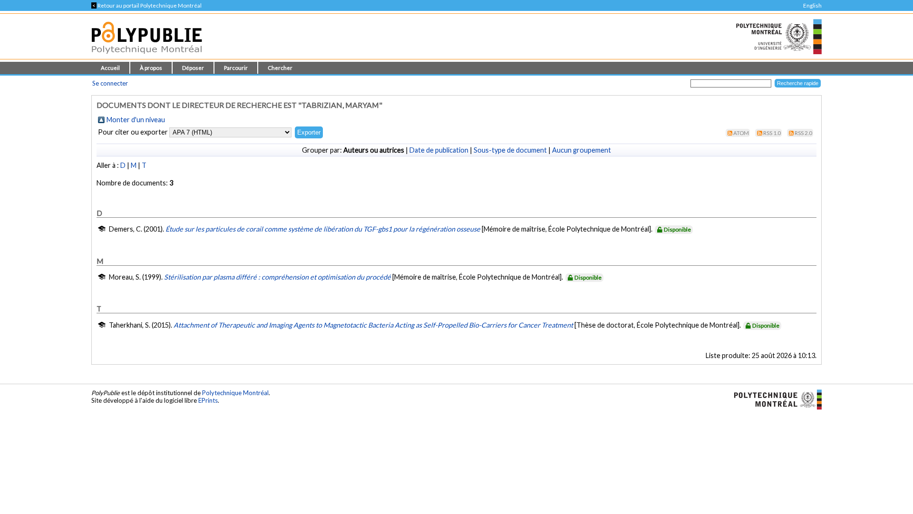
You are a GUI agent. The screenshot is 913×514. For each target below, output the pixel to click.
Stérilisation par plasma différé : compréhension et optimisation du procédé (277, 277)
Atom (741, 133)
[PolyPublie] (146, 56)
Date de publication (438, 150)
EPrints (208, 400)
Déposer (193, 68)
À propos (151, 68)
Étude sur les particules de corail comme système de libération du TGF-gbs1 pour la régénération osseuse (322, 229)
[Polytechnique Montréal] (774, 398)
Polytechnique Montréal (235, 393)
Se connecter (110, 83)
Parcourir (236, 68)
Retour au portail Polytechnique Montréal (146, 5)
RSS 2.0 (803, 133)
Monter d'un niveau (136, 120)
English (812, 5)
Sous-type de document (510, 150)
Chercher (280, 68)
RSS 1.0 (772, 133)
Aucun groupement (581, 150)
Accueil (110, 68)
